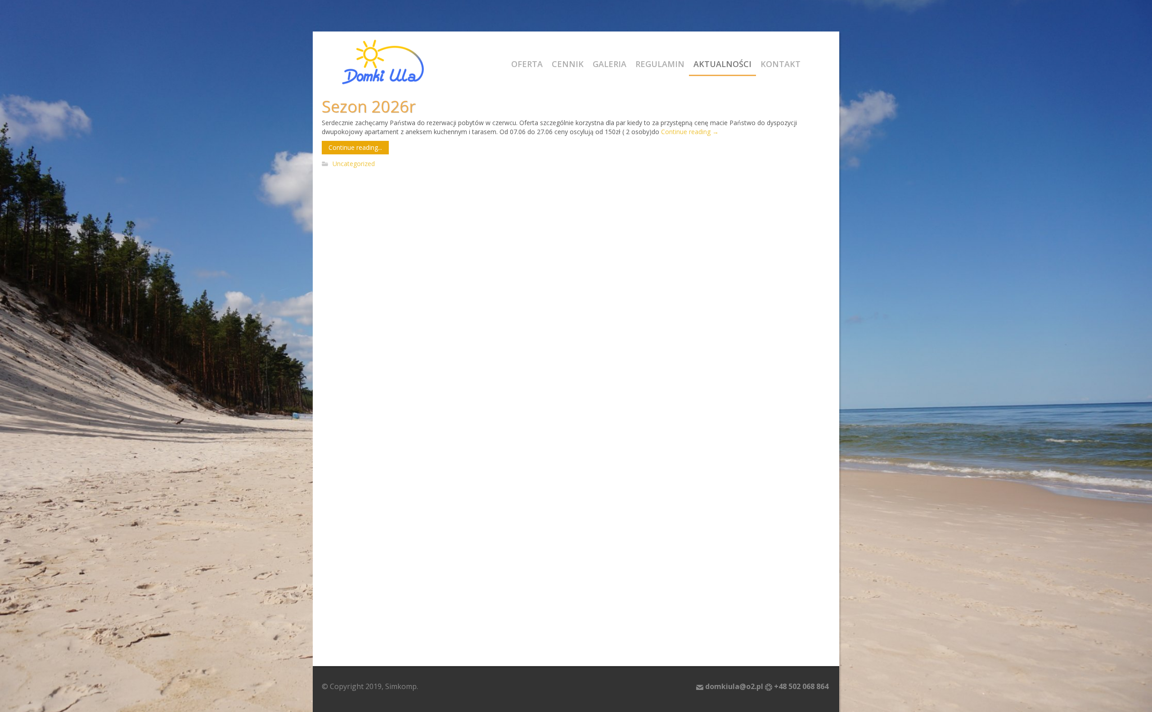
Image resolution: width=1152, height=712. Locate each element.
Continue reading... (355, 147)
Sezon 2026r (369, 106)
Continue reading (690, 131)
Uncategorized (354, 164)
